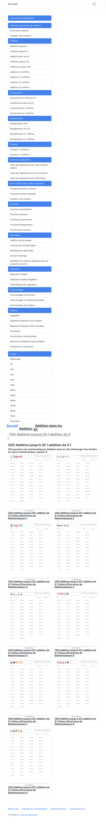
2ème (12, 411)
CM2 (12, 385)
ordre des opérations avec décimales (27, 178)
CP (11, 364)
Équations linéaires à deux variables (27, 326)
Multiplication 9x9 (19, 123)
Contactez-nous (77, 808)
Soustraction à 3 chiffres (22, 113)
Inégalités (14, 315)
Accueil (12, 4)
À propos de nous (58, 808)
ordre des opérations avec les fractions (28, 173)
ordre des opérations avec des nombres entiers (29, 166)
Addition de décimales (20, 240)
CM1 (12, 380)
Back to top (13, 808)
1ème (12, 416)
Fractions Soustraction (21, 219)
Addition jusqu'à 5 (18, 46)
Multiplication (16, 118)
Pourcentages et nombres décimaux (27, 300)
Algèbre (14, 310)
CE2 (12, 374)
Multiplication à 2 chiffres (22, 134)
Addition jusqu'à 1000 (20, 67)
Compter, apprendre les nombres (25, 25)
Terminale (15, 421)
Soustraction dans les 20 (22, 103)
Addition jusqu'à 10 (19, 51)
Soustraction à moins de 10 (23, 98)
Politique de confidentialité (34, 808)
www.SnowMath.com (28, 814)
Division (14, 144)
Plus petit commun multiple (23, 194)
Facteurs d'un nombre (20, 199)
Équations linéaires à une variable (26, 320)
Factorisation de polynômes (23, 336)
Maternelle (15, 359)
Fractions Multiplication (21, 225)
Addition (14, 41)
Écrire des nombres (19, 30)
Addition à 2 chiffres (19, 72)
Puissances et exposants (22, 346)
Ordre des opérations (20, 160)
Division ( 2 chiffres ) (20, 149)
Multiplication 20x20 (20, 129)
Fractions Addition (19, 214)
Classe (13, 354)
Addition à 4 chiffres (20, 82)
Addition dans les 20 (20, 56)
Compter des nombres (20, 36)
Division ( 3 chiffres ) (20, 154)
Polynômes (15, 331)
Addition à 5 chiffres (19, 87)
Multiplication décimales (21, 250)
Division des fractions (20, 230)
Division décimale (18, 256)
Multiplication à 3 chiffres (22, 139)
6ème (13, 390)
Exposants (15, 269)
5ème (12, 395)
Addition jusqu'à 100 (19, 61)
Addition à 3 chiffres (20, 77)
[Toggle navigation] (94, 4)
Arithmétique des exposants (23, 284)
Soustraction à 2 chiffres (22, 108)
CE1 (12, 369)
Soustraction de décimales (23, 245)
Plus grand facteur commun (23, 188)
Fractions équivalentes (21, 209)
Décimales (15, 235)
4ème (13, 400)
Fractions (14, 204)
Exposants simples (19, 274)
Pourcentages (16, 290)
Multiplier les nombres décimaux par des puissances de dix (29, 262)
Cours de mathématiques (22, 18)
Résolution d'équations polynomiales (27, 341)
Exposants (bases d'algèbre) (23, 279)
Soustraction (16, 92)
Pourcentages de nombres (22, 305)
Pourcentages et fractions (22, 295)
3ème (13, 405)
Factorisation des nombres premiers (27, 183)
